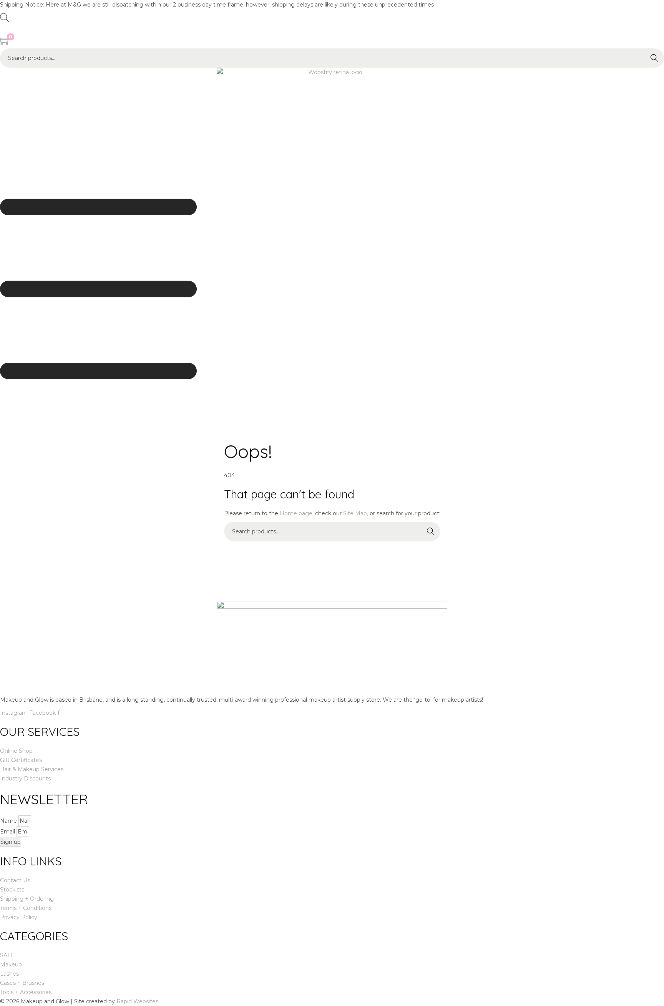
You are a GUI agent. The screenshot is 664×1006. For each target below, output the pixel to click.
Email (8, 831)
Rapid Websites (137, 1001)
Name (9, 820)
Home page (296, 513)
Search (654, 58)
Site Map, (355, 513)
